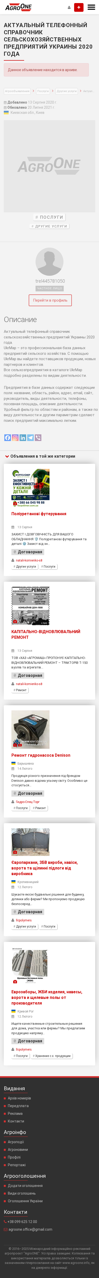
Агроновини (18, 1150)
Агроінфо (15, 1132)
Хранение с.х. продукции (53, 1056)
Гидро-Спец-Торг (28, 802)
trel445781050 (50, 281)
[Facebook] (7, 437)
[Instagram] (15, 437)
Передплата (18, 1106)
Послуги (43, 91)
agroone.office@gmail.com (30, 1229)
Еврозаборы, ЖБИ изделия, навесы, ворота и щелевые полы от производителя (46, 997)
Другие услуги (67, 91)
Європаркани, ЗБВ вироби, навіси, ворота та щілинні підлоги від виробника (44, 868)
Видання (14, 1088)
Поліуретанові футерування (38, 513)
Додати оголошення (25, 1186)
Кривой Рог (26, 1011)
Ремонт (21, 690)
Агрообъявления (17, 91)
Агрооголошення (25, 1176)
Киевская (19, 113)
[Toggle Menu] (91, 7)
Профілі (14, 1157)
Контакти (16, 1121)
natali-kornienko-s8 (29, 560)
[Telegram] (30, 437)
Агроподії (16, 1142)
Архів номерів (19, 1098)
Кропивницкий (28, 882)
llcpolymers (24, 920)
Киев (40, 113)
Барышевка (26, 763)
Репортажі (17, 1165)
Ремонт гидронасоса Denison (40, 755)
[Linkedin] (23, 437)
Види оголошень (22, 1193)
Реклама (15, 1113)
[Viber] (38, 437)
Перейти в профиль (50, 300)
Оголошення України (25, 1201)
